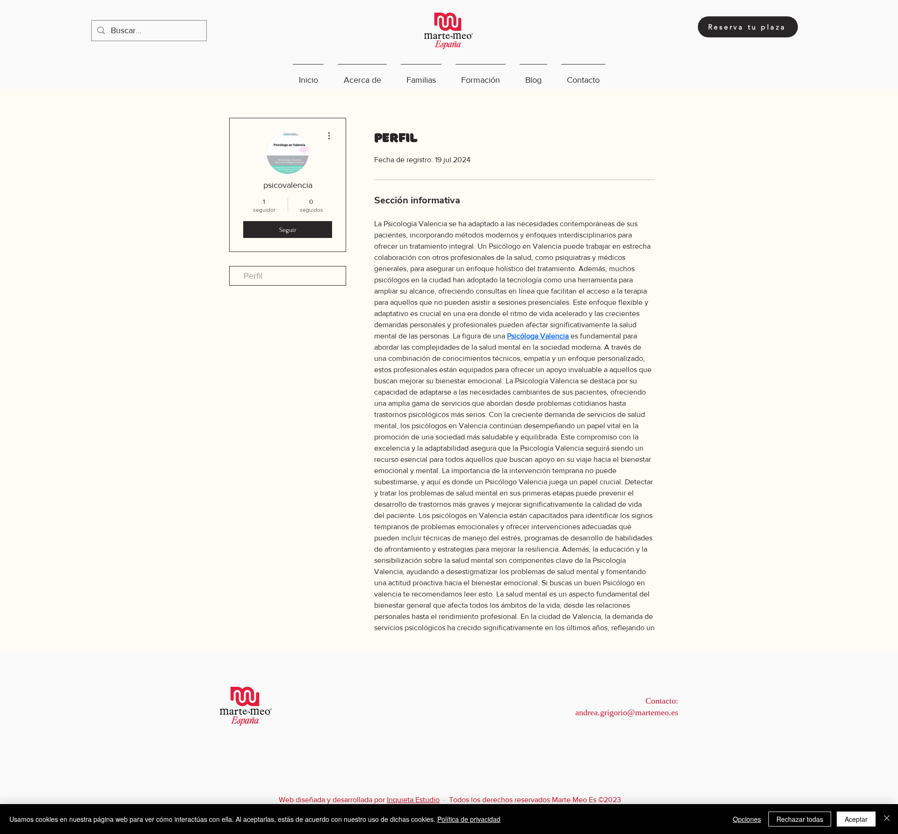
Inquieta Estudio (413, 800)
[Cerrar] (886, 819)
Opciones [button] (747, 819)
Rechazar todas (799, 819)
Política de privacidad (468, 819)
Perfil (253, 275)
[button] (362, 75)
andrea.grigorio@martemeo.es (626, 712)
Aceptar (856, 819)
